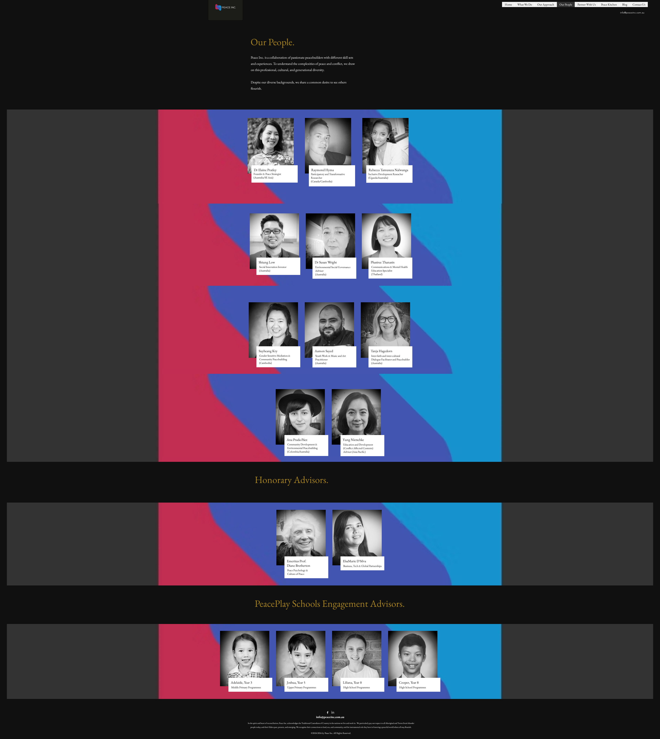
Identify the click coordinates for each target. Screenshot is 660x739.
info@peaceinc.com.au (632, 12)
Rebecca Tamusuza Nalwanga (388, 170)
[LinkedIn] (332, 712)
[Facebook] (327, 712)
